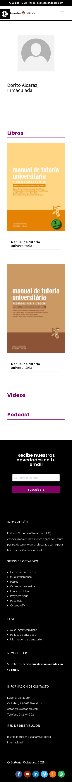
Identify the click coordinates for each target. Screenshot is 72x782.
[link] (5, 14)
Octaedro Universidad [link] (23, 586)
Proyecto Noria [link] (19, 596)
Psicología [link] (16, 601)
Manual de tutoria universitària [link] (25, 366)
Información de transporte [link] (26, 639)
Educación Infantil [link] (20, 591)
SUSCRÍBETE (36, 490)
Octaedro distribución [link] (23, 572)
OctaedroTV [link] (17, 605)
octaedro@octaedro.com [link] (23, 709)
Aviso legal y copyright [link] (23, 630)
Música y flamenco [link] (21, 577)
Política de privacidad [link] (23, 635)
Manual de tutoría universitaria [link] (25, 244)
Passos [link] (14, 582)
